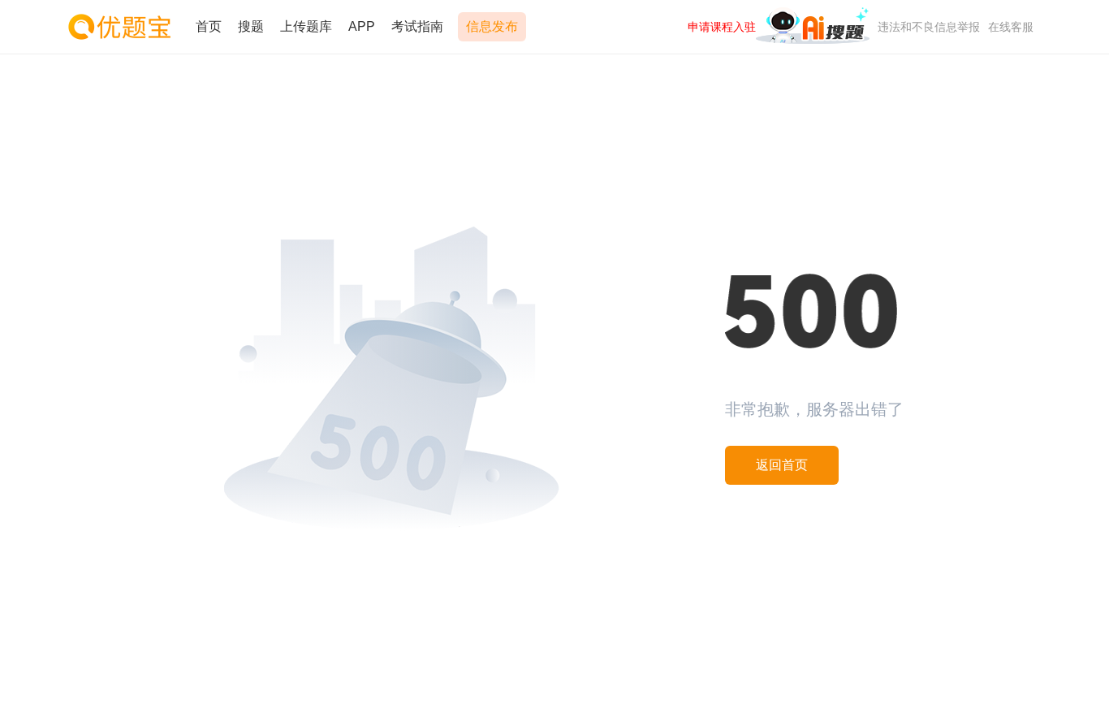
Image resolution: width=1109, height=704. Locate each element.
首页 (209, 26)
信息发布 (492, 26)
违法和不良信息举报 (929, 26)
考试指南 (417, 26)
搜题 (251, 26)
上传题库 (306, 26)
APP (361, 26)
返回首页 (782, 465)
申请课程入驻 (722, 26)
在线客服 (1010, 26)
